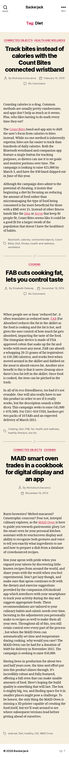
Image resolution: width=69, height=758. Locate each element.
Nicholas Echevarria (24, 78)
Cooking (34, 264)
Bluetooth (14, 239)
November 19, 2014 (36, 493)
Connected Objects (18, 40)
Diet (17, 243)
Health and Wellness (49, 40)
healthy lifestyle (17, 432)
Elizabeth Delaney (23, 288)
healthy (28, 733)
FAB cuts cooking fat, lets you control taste (34, 276)
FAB (53, 319)
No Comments (36, 83)
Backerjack (34, 7)
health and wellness (42, 243)
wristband (14, 247)
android (12, 733)
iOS (36, 733)
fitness (25, 243)
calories (25, 239)
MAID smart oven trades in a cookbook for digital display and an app (34, 469)
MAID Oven (46, 522)
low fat (32, 432)
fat (32, 429)
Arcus (39, 214)
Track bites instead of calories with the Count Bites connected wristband (34, 59)
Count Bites (17, 129)
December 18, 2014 (53, 288)
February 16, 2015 (54, 78)
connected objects (42, 239)
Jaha (27, 214)
